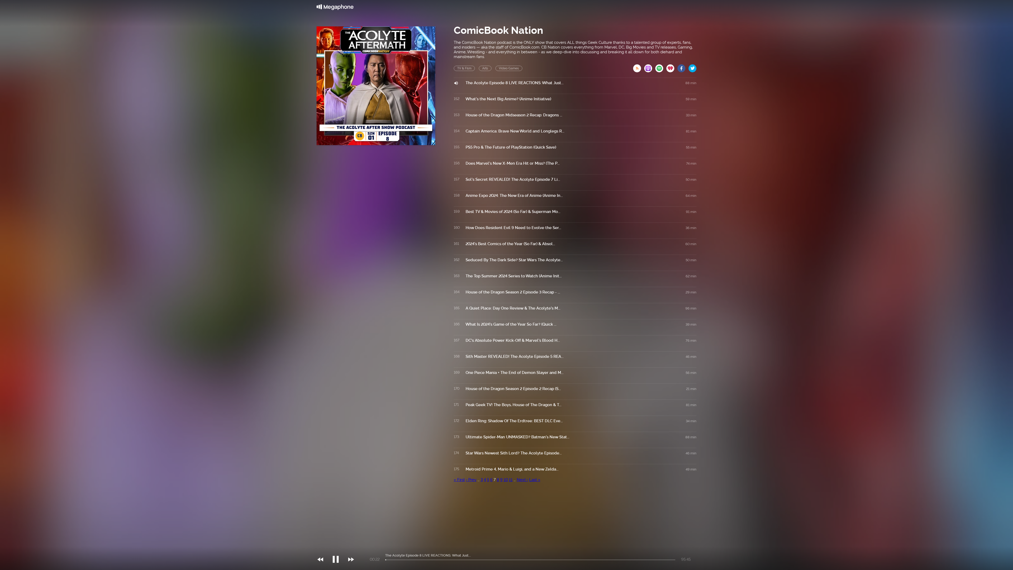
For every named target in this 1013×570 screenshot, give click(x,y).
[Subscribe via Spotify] (660, 66)
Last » (534, 479)
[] (338, 548)
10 (506, 479)
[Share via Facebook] (683, 66)
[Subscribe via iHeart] (671, 66)
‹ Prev (471, 479)
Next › (522, 479)
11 (511, 479)
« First (459, 479)
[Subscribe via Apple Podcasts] (649, 66)
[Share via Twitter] (692, 66)
